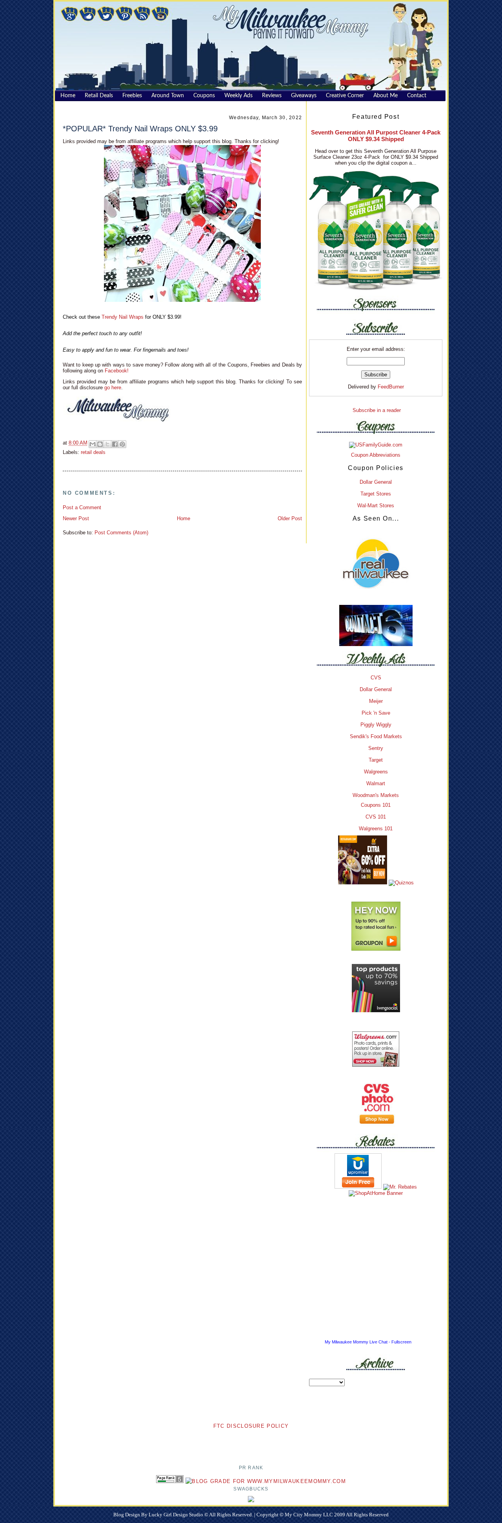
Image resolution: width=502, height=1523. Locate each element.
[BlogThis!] (100, 444)
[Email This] (92, 444)
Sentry (375, 748)
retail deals (93, 452)
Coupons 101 (376, 805)
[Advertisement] (251, 1442)
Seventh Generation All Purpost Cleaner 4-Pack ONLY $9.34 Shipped (375, 135)
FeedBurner (391, 387)
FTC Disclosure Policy (251, 1426)
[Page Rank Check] (170, 1481)
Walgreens (376, 772)
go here (112, 387)
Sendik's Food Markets (376, 736)
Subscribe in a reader (377, 410)
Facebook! (116, 371)
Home (183, 518)
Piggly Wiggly (375, 725)
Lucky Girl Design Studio (176, 1515)
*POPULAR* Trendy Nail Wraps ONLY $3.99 (140, 128)
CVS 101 (376, 817)
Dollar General (376, 482)
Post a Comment (82, 507)
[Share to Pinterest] (122, 444)
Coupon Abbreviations (375, 455)
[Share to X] (107, 444)
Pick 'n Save (376, 713)
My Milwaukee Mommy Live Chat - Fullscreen (368, 1342)
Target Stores (375, 494)
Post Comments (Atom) (121, 533)
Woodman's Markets (376, 795)
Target (376, 760)
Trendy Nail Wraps (123, 317)
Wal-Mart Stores (375, 505)
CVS (376, 678)
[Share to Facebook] (115, 444)
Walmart (375, 783)
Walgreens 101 (376, 828)
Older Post (290, 518)
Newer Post (76, 518)
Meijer (376, 701)
